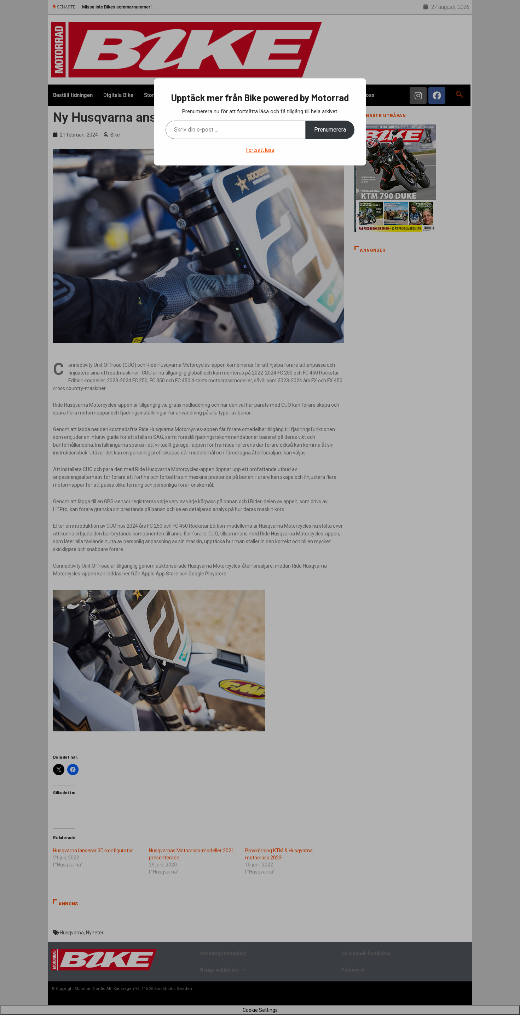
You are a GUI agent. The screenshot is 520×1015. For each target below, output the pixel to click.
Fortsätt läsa (260, 150)
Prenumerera (330, 129)
